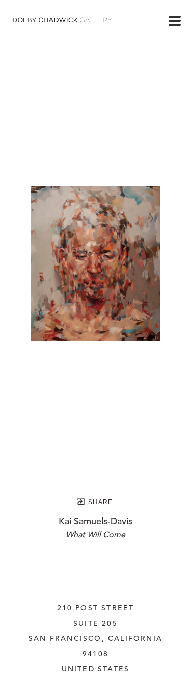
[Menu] (175, 21)
